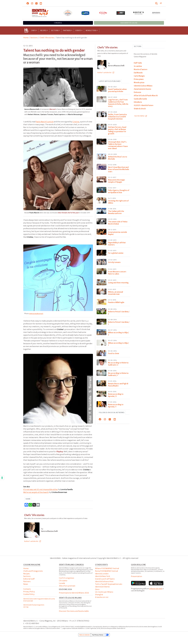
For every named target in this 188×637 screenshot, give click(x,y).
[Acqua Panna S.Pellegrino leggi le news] (68, 13)
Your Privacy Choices (97, 634)
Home (26, 37)
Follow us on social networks (111, 413)
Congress (58, 23)
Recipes (43, 30)
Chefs (33, 30)
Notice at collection (84, 634)
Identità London (102, 574)
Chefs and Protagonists (33, 571)
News (25, 584)
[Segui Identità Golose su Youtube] (40, 3)
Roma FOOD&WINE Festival (106, 571)
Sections (55, 30)
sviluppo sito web (155, 589)
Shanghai (99, 594)
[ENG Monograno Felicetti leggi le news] (156, 13)
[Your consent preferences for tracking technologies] (2, 478)
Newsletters (91, 30)
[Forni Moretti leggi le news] (121, 13)
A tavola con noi (101, 597)
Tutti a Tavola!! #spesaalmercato (108, 584)
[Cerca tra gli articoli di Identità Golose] (157, 3)
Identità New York (102, 576)
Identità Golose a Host (104, 581)
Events (78, 30)
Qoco (97, 589)
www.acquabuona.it (36, 314)
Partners (67, 30)
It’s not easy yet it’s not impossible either (40, 489)
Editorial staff (29, 579)
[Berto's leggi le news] (138, 13)
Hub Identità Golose (128, 23)
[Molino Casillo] (103, 13)
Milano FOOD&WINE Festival (107, 568)
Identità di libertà (102, 587)
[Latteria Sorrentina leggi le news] (85, 13)
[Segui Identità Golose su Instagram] (32, 3)
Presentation (136, 576)
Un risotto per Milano (104, 592)
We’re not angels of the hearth (36, 492)
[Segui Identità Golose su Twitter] (36, 3)
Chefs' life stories (46, 37)
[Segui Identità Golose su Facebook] (27, 3)
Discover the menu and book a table (74, 611)
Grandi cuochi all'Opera (104, 579)
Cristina (75, 122)
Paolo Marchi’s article (45, 122)
